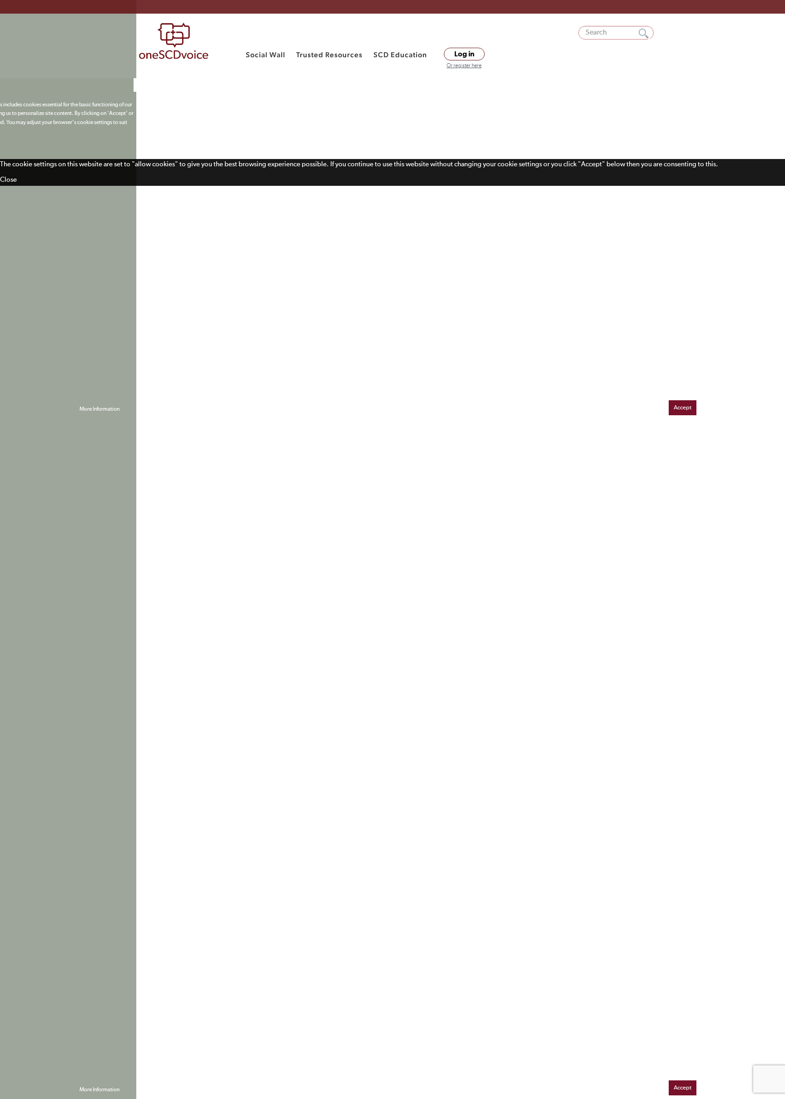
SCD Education (400, 54)
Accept (682, 408)
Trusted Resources (329, 54)
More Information (99, 409)
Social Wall (265, 54)
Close (8, 179)
